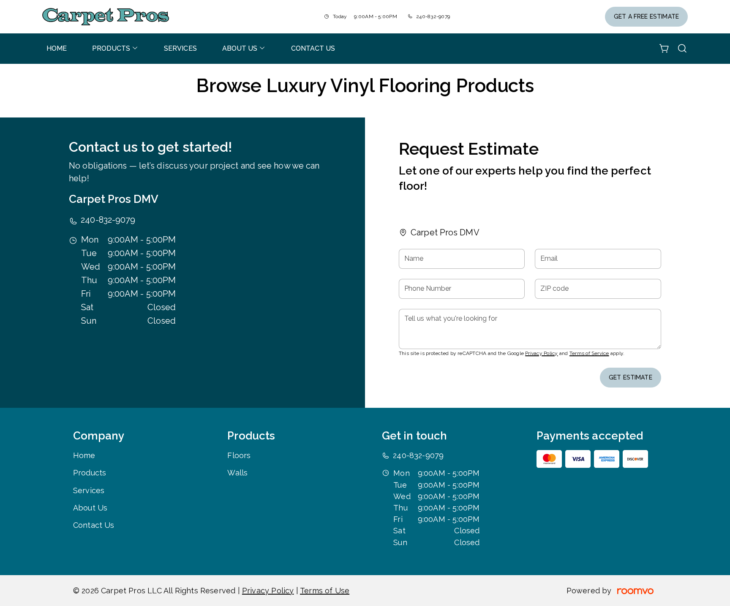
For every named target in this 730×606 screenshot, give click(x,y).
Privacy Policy (541, 353)
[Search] (682, 48)
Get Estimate (630, 377)
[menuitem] (56, 48)
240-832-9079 (433, 16)
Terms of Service (589, 353)
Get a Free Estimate (646, 16)
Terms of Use (324, 590)
